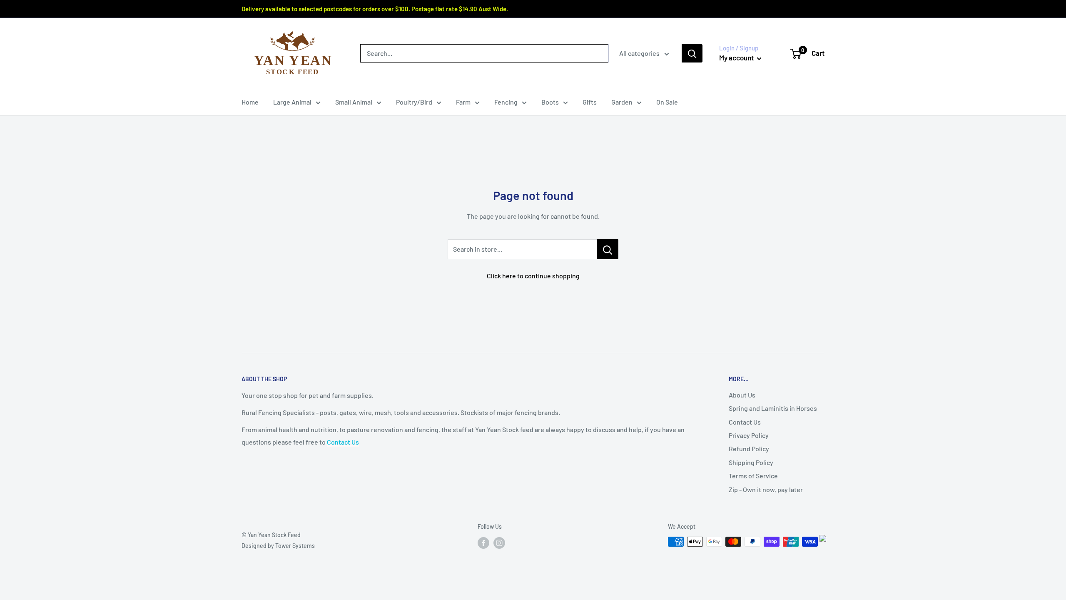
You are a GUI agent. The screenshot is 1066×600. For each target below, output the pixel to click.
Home (250, 102)
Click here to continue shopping (533, 276)
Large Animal (292, 102)
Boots (550, 102)
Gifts (590, 102)
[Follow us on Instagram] (499, 542)
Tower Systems (295, 545)
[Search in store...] (607, 249)
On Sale (667, 102)
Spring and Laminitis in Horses (773, 408)
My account (737, 57)
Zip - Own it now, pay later (766, 489)
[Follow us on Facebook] (483, 542)
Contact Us (343, 442)
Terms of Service (753, 476)
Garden (622, 102)
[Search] (692, 53)
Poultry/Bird (414, 102)
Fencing (506, 102)
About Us (742, 395)
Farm (463, 102)
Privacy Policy (749, 435)
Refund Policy (749, 448)
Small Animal (353, 102)
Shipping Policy (751, 462)
